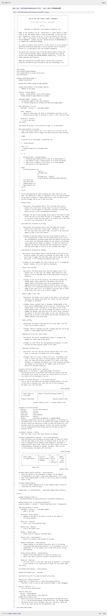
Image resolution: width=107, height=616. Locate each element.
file (46, 12)
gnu (14, 8)
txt (100, 613)
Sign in (103, 2)
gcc (18, 8)
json (104, 613)
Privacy (15, 613)
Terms (19, 613)
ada (48, 8)
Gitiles (10, 613)
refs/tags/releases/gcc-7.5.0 (30, 8)
